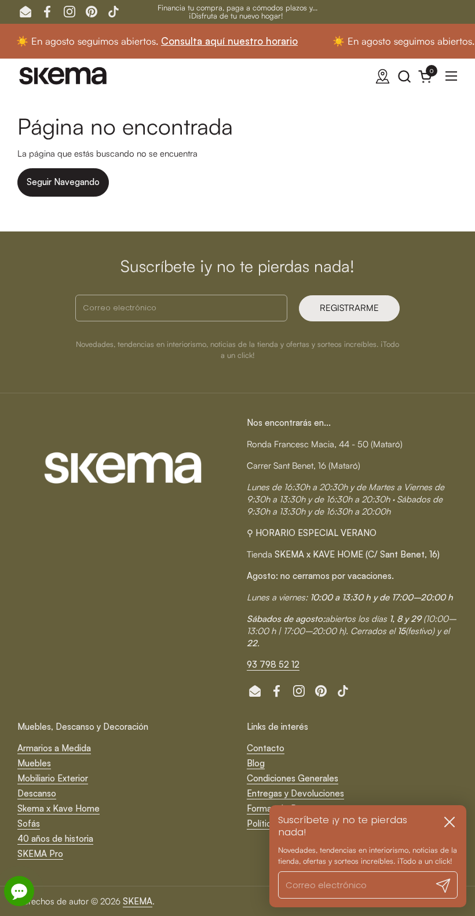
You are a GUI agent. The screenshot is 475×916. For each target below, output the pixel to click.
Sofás (28, 823)
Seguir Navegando (63, 181)
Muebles (34, 763)
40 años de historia (55, 838)
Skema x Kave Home (58, 808)
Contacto (265, 748)
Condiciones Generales (292, 778)
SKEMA (137, 901)
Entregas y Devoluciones (295, 793)
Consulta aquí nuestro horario (210, 41)
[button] (404, 76)
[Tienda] (382, 76)
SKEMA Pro (40, 853)
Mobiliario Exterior (52, 778)
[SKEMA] (63, 76)
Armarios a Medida (54, 748)
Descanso (36, 793)
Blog (256, 763)
